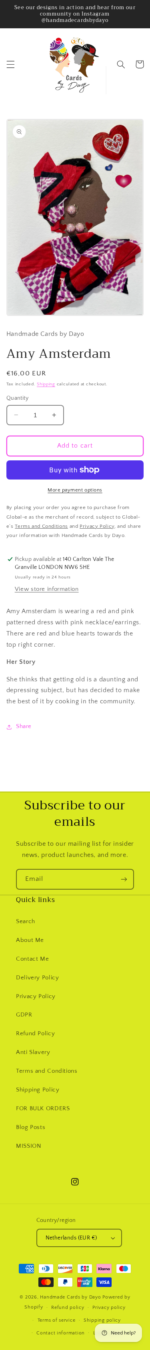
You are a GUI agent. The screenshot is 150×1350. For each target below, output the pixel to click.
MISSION (28, 1146)
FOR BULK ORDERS (43, 1108)
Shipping (46, 384)
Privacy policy (108, 1307)
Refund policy (67, 1307)
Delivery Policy (37, 978)
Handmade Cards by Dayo (70, 1297)
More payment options (75, 490)
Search (25, 921)
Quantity (17, 398)
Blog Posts (30, 1127)
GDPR (24, 1015)
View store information (47, 589)
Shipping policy (102, 1320)
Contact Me (32, 959)
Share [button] (24, 726)
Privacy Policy (36, 996)
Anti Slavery (33, 1052)
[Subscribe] (124, 879)
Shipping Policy (37, 1090)
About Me (30, 940)
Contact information (60, 1333)
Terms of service (57, 1320)
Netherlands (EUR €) (71, 1238)
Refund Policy (35, 1033)
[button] (10, 64)
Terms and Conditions (47, 1071)
